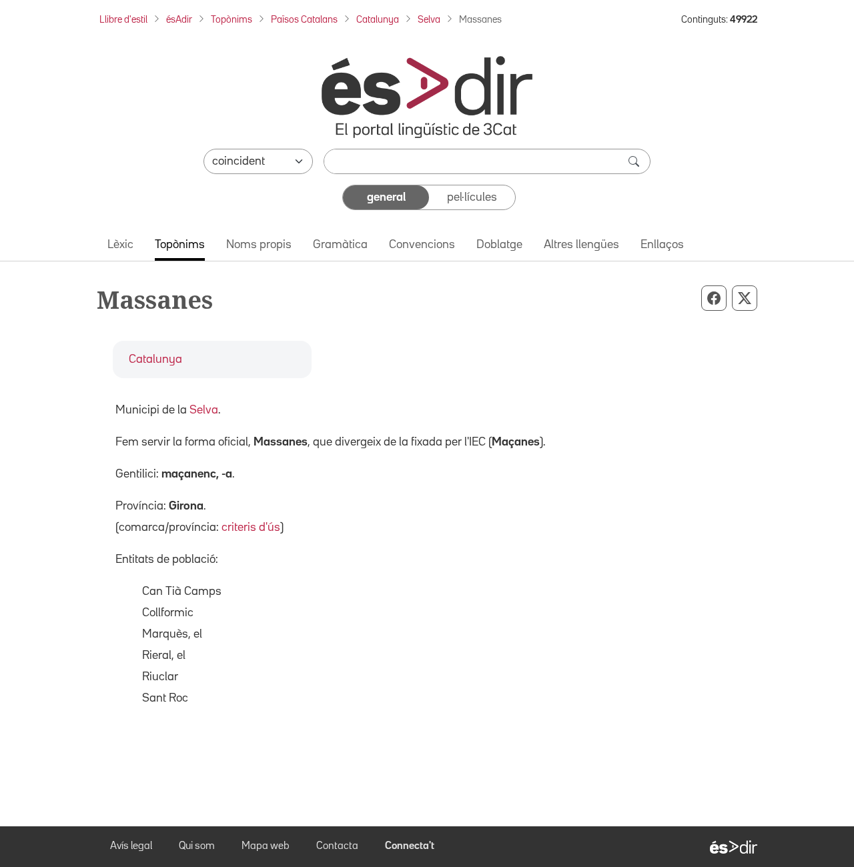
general (386, 197)
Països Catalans (304, 19)
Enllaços (662, 244)
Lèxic (120, 244)
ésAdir (179, 19)
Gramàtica (340, 244)
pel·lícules (472, 197)
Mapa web (266, 846)
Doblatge (499, 244)
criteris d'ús (251, 527)
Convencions (422, 244)
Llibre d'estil (123, 19)
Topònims (231, 19)
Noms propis (259, 244)
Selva (429, 19)
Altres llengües (581, 244)
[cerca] (635, 161)
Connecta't (409, 846)
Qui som (197, 846)
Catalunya (377, 19)
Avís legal (131, 846)
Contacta (337, 846)
